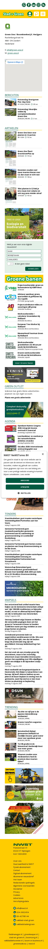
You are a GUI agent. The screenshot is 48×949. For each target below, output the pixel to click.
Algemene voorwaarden (23, 885)
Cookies (16, 895)
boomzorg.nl (31, 937)
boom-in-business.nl (33, 940)
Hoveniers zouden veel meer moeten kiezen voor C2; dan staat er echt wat (29, 172)
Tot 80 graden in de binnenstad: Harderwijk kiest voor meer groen (30, 746)
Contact (16, 870)
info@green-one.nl (15, 50)
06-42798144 (23, 916)
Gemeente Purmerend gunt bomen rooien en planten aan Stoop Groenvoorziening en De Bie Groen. (23, 546)
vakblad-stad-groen (25, 920)
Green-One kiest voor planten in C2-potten (27, 133)
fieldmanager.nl (15, 934)
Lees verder (25, 474)
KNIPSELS (10, 600)
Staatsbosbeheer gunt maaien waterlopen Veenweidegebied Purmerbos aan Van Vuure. (23, 520)
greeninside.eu (19, 943)
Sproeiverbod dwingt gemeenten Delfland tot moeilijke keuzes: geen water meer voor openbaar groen (30, 734)
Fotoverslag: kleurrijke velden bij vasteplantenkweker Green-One (27, 112)
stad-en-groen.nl (16, 937)
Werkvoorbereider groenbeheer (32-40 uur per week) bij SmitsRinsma (29, 344)
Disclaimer (17, 888)
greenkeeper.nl (31, 934)
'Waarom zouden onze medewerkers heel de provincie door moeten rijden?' (27, 758)
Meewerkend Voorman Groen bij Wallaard (30, 334)
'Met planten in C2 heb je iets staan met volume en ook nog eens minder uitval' (30, 190)
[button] (24, 493)
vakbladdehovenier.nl (13, 940)
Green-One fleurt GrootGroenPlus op (26, 152)
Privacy (16, 892)
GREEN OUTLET (14, 386)
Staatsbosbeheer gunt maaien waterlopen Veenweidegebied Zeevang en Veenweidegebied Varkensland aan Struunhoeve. (23, 558)
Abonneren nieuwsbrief (23, 876)
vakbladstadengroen (26, 924)
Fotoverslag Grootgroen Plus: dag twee (28, 100)
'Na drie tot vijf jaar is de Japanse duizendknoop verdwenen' (28, 713)
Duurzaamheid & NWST (23, 864)
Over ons (17, 861)
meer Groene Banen (24, 363)
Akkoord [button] (25, 480)
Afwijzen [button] (25, 487)
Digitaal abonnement (22, 873)
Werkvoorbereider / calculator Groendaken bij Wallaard (29, 316)
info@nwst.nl (22, 908)
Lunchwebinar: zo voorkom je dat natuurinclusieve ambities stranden (30, 438)
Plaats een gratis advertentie (18, 397)
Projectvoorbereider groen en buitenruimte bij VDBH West (30, 286)
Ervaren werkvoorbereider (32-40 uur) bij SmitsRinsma (29, 354)
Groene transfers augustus (29, 722)
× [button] (43, 454)
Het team (17, 879)
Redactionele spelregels (24, 882)
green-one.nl (13, 53)
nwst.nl (32, 943)
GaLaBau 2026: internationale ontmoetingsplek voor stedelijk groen (30, 448)
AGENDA (10, 421)
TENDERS (10, 514)
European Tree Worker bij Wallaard (29, 325)
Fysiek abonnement (21, 867)
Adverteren (18, 898)
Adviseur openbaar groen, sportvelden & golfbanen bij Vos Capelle (30, 296)
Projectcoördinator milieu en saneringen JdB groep (30, 305)
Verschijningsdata (21, 901)
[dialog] (24, 474)
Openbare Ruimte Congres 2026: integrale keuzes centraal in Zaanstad (29, 428)
